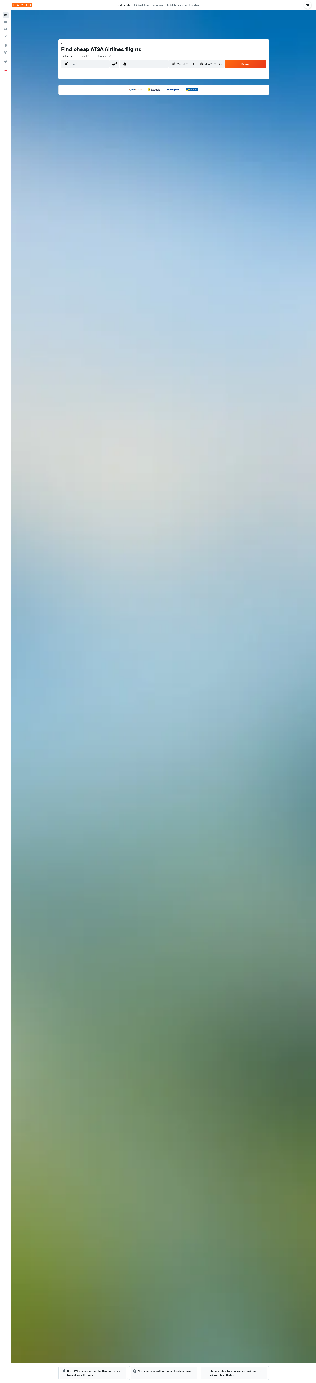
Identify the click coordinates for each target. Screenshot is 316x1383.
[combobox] (67, 56)
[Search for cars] (5, 29)
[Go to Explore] (5, 45)
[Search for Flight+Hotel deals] (5, 36)
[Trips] (5, 61)
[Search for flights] (5, 15)
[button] (5, 5)
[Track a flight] (5, 52)
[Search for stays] (5, 22)
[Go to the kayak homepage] (22, 5)
